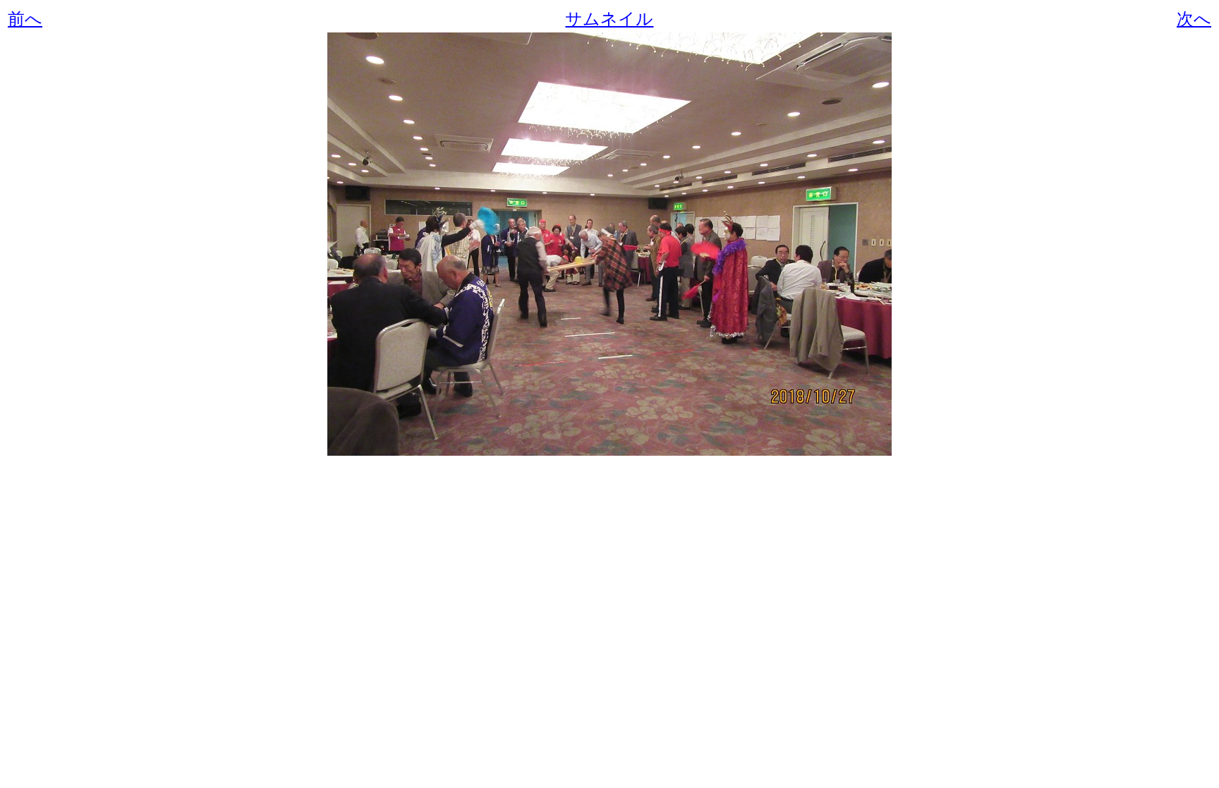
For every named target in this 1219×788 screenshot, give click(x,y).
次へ (1194, 19)
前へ (25, 19)
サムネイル (609, 19)
